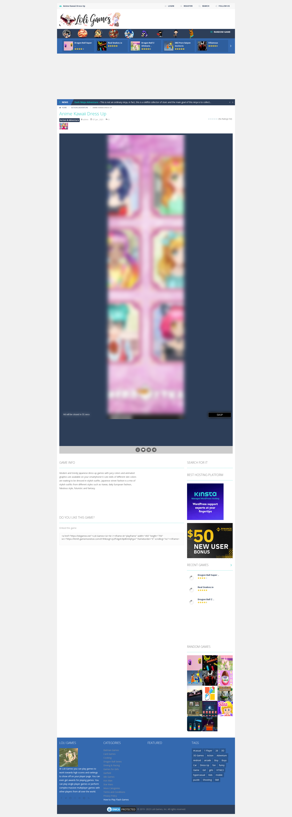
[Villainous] (209, 677)
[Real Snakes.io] (191, 590)
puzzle (196, 779)
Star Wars (108, 784)
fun (214, 765)
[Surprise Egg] (225, 677)
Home (64, 108)
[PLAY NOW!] (68, 45)
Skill (217, 779)
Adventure (222, 755)
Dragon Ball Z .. (206, 599)
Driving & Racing (111, 765)
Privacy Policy (110, 795)
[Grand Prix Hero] (194, 693)
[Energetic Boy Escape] (194, 708)
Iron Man (107, 780)
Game (196, 770)
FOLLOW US (224, 6)
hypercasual (199, 774)
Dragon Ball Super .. (208, 575)
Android (197, 760)
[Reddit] (70, 798)
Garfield (107, 773)
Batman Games (111, 750)
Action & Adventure (79, 108)
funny (221, 765)
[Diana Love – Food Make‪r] (225, 708)
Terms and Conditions (114, 792)
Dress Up (204, 765)
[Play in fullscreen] (148, 450)
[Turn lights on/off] (138, 450)
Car (195, 765)
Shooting (207, 779)
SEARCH (205, 6)
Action (210, 755)
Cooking (107, 757)
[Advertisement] (146, 76)
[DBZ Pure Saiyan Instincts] (194, 677)
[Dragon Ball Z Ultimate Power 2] (191, 602)
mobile (219, 774)
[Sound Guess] (209, 708)
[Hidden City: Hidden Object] (225, 693)
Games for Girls (111, 769)
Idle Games (109, 776)
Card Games (109, 753)
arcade (207, 760)
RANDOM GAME (221, 31)
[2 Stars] (211, 119)
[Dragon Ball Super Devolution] (191, 577)
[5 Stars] (217, 119)
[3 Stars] (213, 119)
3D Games (198, 755)
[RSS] (89, 798)
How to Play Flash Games (116, 799)
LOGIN (171, 6)
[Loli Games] (90, 18)
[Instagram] (75, 798)
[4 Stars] (215, 119)
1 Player (208, 750)
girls (211, 770)
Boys (224, 760)
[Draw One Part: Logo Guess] (209, 693)
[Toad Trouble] (209, 723)
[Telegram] (84, 798)
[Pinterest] (80, 798)
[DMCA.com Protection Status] (121, 809)
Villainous (213, 43)
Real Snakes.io (115, 43)
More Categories (111, 788)
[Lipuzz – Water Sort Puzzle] (194, 723)
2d (217, 750)
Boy (216, 760)
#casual (197, 750)
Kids (210, 774)
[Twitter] (66, 798)
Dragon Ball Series (112, 761)
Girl (204, 770)
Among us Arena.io (85, 102)
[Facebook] (61, 798)
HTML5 (220, 770)
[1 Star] (209, 119)
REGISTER (188, 6)
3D (222, 750)
